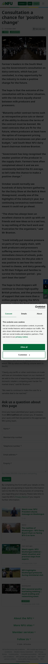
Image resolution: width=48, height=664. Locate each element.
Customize (22, 355)
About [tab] (39, 314)
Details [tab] (24, 314)
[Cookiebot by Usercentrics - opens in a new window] (35, 307)
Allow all (24, 347)
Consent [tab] (8, 314)
